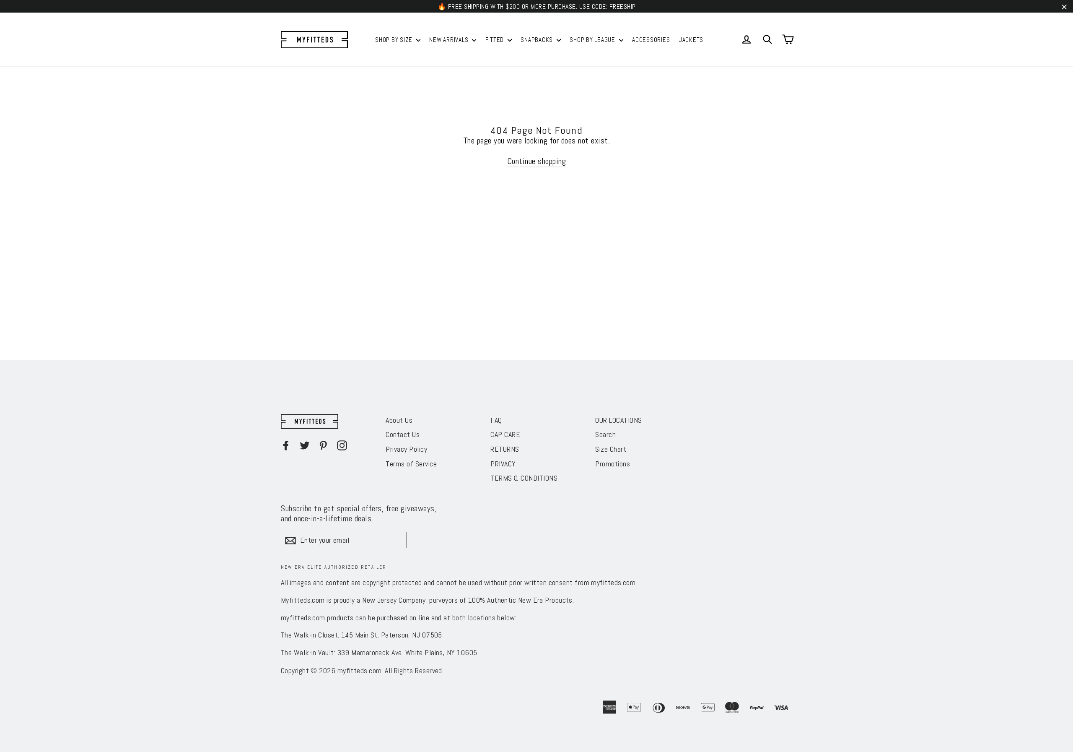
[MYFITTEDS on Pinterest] (323, 445)
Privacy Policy (406, 449)
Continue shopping (536, 161)
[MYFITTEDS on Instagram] (342, 445)
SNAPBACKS (538, 40)
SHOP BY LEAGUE (593, 40)
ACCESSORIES (651, 40)
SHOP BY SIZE (394, 40)
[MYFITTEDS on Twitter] (305, 445)
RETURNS (504, 449)
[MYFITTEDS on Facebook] (286, 445)
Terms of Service (411, 463)
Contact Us (403, 434)
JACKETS (691, 40)
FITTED (495, 40)
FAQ (496, 420)
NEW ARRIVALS (449, 40)
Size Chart (610, 449)
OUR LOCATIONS (618, 420)
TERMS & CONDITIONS (523, 478)
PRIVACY (503, 463)
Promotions (612, 463)
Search (605, 434)
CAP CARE (505, 434)
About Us (399, 420)
